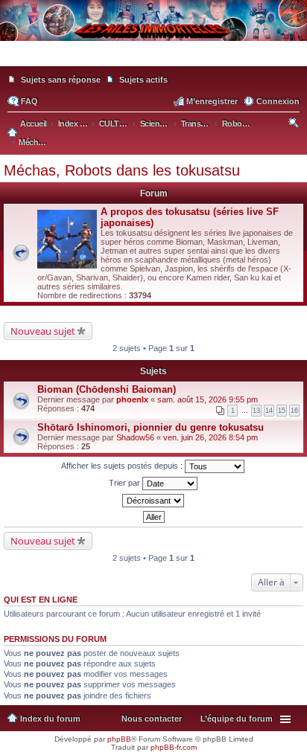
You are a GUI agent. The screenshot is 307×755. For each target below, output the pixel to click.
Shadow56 (135, 437)
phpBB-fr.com (174, 747)
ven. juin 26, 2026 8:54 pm (210, 437)
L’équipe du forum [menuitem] (236, 718)
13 (256, 410)
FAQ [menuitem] (29, 101)
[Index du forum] (153, 59)
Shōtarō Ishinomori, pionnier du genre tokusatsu (150, 427)
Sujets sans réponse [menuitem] (61, 79)
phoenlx (132, 399)
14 (269, 410)
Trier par (125, 482)
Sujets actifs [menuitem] (143, 79)
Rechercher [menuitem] (295, 125)
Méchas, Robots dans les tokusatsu (122, 170)
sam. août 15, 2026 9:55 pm (207, 399)
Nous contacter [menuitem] (151, 718)
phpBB (119, 739)
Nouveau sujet (42, 331)
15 (281, 410)
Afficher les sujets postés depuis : (123, 465)
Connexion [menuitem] (278, 101)
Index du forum (50, 718)
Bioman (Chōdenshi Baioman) (106, 389)
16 (294, 410)
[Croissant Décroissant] (153, 500)
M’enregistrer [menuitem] (212, 101)
